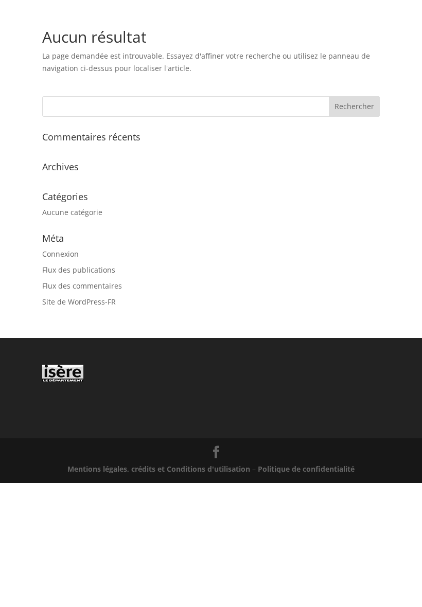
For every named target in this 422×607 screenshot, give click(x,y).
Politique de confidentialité (306, 469)
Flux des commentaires (82, 286)
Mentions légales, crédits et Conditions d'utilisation (158, 469)
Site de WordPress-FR (79, 302)
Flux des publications (78, 270)
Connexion (60, 254)
